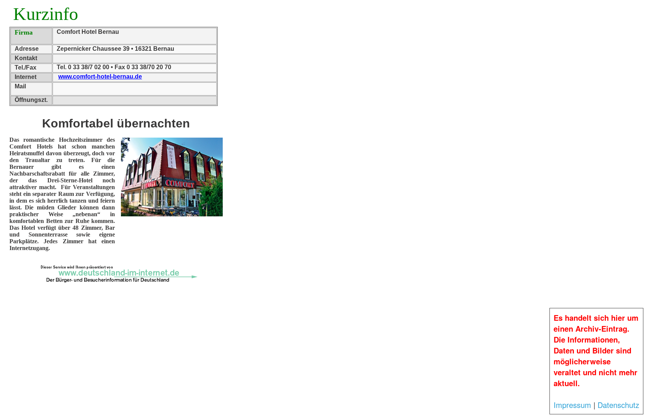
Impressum (572, 404)
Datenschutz (618, 404)
